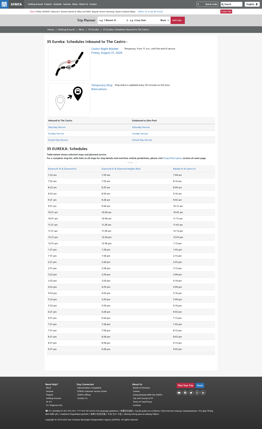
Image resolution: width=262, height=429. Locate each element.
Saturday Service (57, 127)
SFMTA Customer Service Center (92, 391)
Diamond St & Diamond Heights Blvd (121, 168)
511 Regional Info (54, 405)
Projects (49, 395)
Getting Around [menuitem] (35, 4)
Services (49, 391)
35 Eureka (93, 29)
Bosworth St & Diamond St (62, 168)
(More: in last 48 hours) (150, 11)
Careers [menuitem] (93, 4)
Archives (137, 405)
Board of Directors (141, 388)
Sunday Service (56, 133)
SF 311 (49, 401)
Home (50, 29)
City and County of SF (143, 398)
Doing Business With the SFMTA (147, 395)
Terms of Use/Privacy (142, 401)
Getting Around (66, 29)
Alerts (32, 11)
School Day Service (58, 140)
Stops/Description (172, 158)
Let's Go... (177, 20)
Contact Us (82, 398)
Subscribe (226, 11)
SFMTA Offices (84, 395)
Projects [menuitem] (48, 4)
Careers (136, 391)
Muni (81, 29)
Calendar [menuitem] (57, 4)
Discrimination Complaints (89, 388)
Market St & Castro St (184, 168)
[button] (252, 4)
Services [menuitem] (67, 4)
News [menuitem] (75, 4)
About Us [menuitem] (83, 4)
